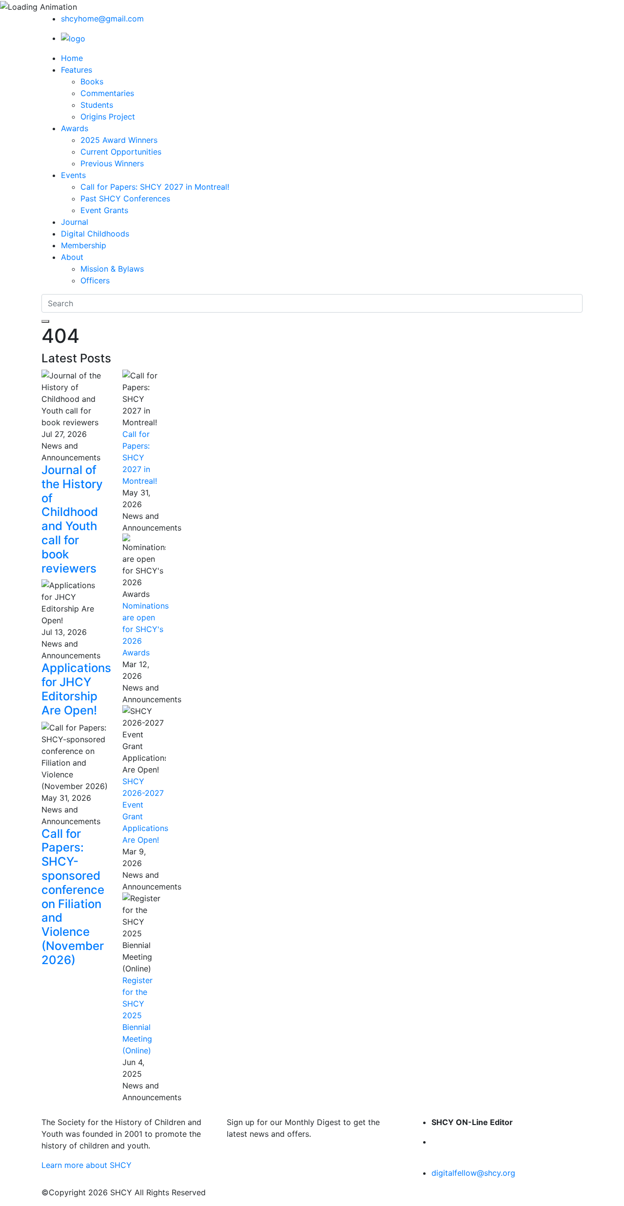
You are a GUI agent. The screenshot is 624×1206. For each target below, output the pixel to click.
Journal (74, 222)
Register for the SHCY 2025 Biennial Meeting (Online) (137, 1015)
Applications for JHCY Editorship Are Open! (76, 689)
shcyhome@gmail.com (102, 18)
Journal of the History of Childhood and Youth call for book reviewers (72, 519)
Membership (83, 245)
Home (72, 58)
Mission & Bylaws (112, 269)
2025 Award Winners (118, 140)
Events (73, 175)
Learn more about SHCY (86, 1165)
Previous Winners (112, 163)
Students (96, 105)
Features (76, 70)
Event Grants (104, 210)
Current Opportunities (120, 152)
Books (91, 81)
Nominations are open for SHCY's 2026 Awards (145, 629)
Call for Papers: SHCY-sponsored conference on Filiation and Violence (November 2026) (72, 897)
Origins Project (107, 116)
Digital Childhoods (95, 233)
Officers (95, 280)
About (72, 257)
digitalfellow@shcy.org (473, 1173)
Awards (74, 128)
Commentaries (107, 93)
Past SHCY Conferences (125, 198)
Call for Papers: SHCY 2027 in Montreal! (154, 187)
